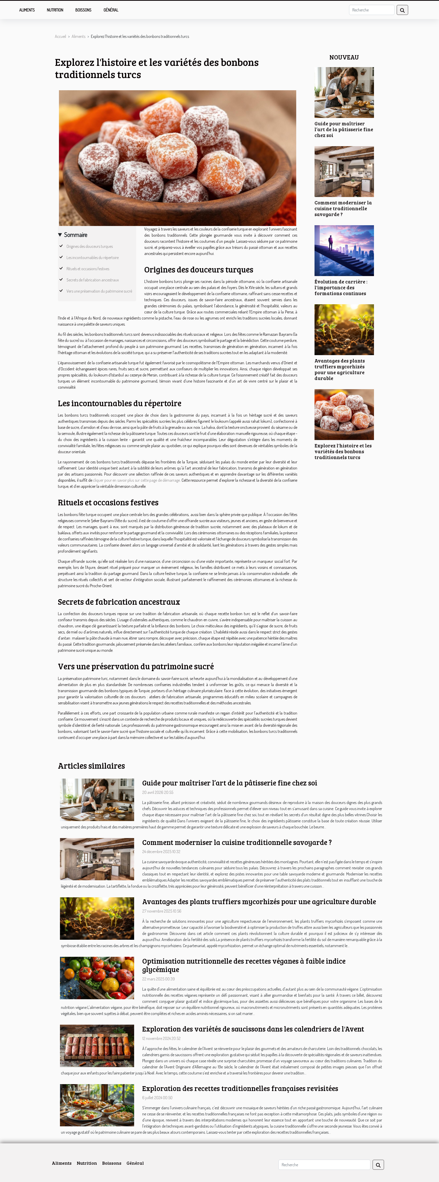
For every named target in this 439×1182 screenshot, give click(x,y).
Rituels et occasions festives (88, 268)
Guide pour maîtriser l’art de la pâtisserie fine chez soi (344, 129)
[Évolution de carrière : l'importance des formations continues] (344, 250)
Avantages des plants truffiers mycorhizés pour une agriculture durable (340, 369)
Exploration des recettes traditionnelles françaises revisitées (240, 1088)
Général (111, 9)
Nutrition (55, 9)
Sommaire (75, 234)
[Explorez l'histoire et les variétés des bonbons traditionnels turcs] (344, 414)
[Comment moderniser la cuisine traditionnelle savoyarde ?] (344, 171)
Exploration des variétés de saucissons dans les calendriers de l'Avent (253, 1029)
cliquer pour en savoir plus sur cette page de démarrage (136, 480)
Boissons (83, 9)
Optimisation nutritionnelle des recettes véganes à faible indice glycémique (244, 965)
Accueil (60, 36)
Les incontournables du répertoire (93, 257)
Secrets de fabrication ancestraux (93, 279)
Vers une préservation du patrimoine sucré (99, 291)
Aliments (27, 9)
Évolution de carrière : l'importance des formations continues (341, 287)
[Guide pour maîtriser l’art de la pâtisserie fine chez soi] (344, 92)
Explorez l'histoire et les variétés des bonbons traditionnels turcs (343, 451)
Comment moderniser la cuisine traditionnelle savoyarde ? (343, 208)
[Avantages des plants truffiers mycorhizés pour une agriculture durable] (344, 329)
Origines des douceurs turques (90, 246)
